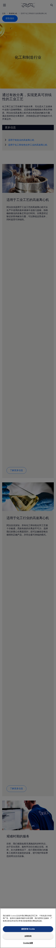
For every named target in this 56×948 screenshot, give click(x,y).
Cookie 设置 (28, 943)
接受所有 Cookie (28, 929)
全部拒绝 (28, 936)
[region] (28, 928)
